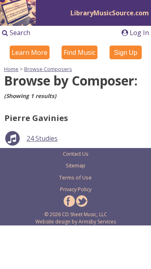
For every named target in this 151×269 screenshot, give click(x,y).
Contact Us (76, 153)
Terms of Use (75, 177)
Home (11, 69)
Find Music (79, 52)
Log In (138, 32)
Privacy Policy (75, 189)
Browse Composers (48, 69)
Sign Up (125, 52)
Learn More (30, 52)
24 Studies (42, 138)
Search (19, 32)
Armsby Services (97, 221)
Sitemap (75, 165)
